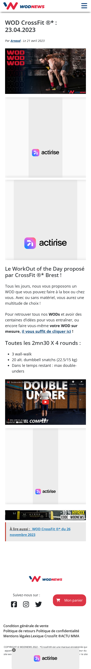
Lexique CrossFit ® (46, 636)
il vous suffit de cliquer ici (46, 331)
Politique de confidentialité (57, 631)
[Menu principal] (84, 6)
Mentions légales (16, 636)
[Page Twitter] (38, 604)
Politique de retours (19, 631)
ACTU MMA (70, 636)
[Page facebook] (14, 604)
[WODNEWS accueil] (24, 6)
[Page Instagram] (26, 604)
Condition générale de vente (25, 626)
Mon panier (73, 600)
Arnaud (16, 41)
